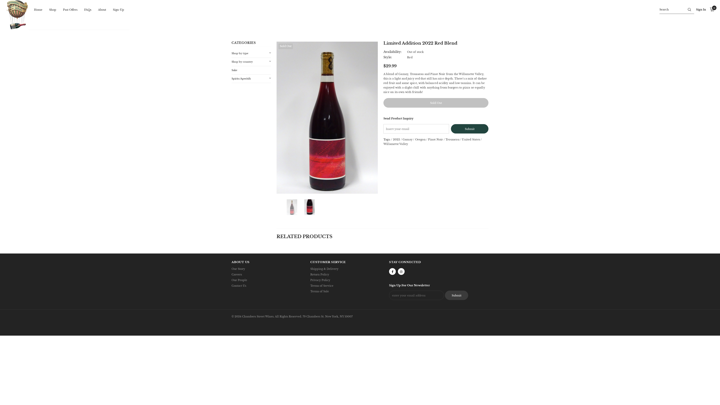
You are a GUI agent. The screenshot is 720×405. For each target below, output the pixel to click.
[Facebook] (392, 271)
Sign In (701, 9)
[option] (327, 118)
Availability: (392, 52)
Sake (234, 70)
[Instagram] (401, 271)
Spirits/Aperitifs (241, 78)
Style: (387, 57)
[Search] (689, 9)
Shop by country (242, 61)
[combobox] (672, 9)
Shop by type (240, 53)
